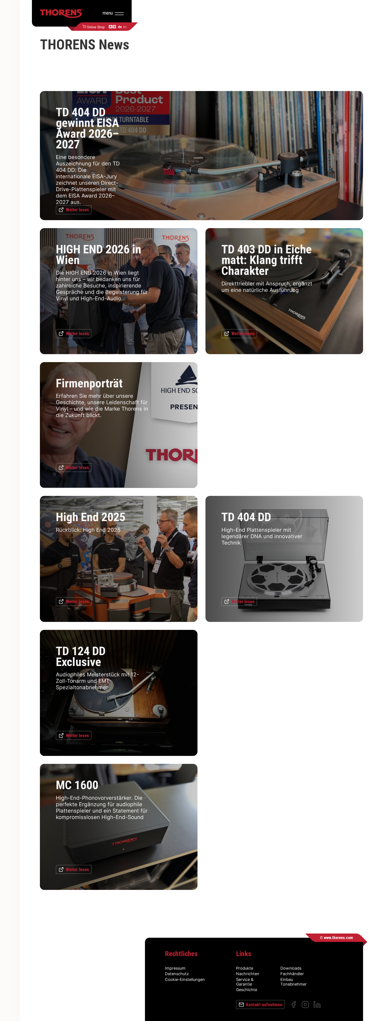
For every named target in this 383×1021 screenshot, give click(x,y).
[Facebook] (293, 1004)
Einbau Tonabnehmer (293, 981)
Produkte (244, 968)
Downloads (290, 968)
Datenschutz (177, 973)
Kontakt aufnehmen (264, 1004)
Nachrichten (247, 973)
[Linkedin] (317, 1004)
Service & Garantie (245, 981)
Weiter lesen (77, 209)
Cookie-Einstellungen (185, 979)
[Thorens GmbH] (62, 13)
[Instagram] (305, 1004)
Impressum (175, 968)
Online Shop (96, 26)
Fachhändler (292, 973)
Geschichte (246, 989)
